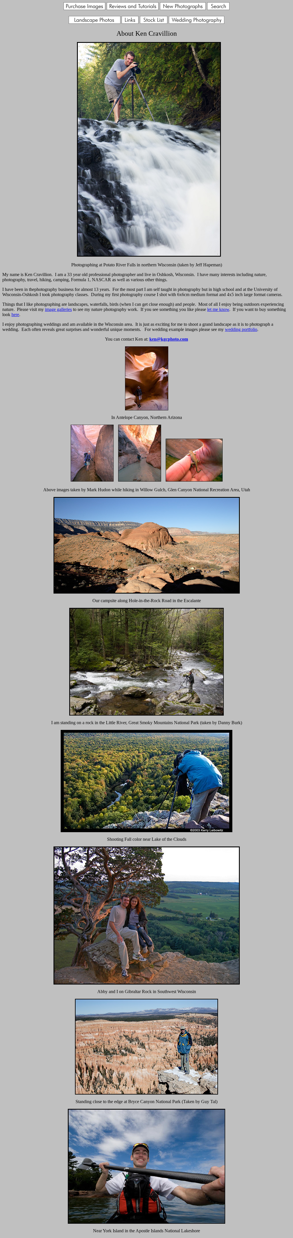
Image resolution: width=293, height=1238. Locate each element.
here (15, 314)
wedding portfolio (241, 329)
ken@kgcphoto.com (168, 339)
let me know (218, 309)
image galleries (58, 309)
